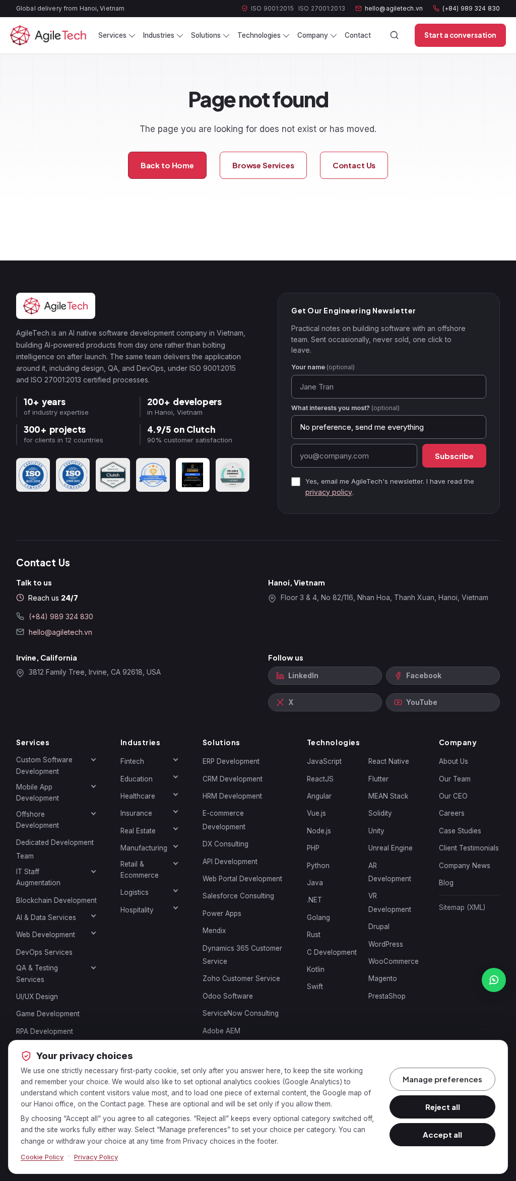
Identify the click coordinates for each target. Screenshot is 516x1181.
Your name (323, 367)
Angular (319, 796)
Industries (158, 35)
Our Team (455, 779)
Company (312, 35)
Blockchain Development (56, 900)
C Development (332, 952)
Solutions (206, 35)
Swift (315, 986)
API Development (230, 862)
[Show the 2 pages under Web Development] (93, 932)
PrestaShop (387, 996)
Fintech (132, 761)
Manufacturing (143, 848)
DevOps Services (44, 952)
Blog (446, 883)
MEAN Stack (388, 796)
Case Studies (460, 831)
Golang (318, 917)
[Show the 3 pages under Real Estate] (175, 828)
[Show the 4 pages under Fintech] (175, 759)
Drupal (379, 927)
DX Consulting (225, 844)
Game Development (48, 1014)
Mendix (214, 931)
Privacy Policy (96, 1157)
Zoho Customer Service (241, 978)
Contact (358, 35)
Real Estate (138, 831)
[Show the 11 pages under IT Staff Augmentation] (93, 871)
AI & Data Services (46, 917)
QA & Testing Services (37, 973)
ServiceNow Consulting (241, 1013)
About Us (453, 761)
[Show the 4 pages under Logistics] (175, 890)
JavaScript (324, 761)
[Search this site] (394, 35)
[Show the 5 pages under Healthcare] (175, 794)
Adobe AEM (221, 1031)
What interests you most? (345, 408)
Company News (464, 866)
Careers (452, 813)
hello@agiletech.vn (394, 8)
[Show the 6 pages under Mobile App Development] (93, 786)
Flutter (378, 779)
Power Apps (222, 913)
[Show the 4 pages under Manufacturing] (175, 845)
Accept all (442, 1134)
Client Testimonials (469, 848)
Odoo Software (228, 996)
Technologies (259, 35)
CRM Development (233, 779)
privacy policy (328, 492)
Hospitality (137, 910)
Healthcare (137, 796)
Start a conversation (460, 35)
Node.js (319, 831)
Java (315, 883)
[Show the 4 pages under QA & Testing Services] (93, 967)
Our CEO (453, 796)
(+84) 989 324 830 (471, 8)
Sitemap (462, 907)
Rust (313, 935)
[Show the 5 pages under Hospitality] (175, 907)
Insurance (136, 813)
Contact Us (354, 165)
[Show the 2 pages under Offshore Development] (93, 813)
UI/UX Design (37, 997)
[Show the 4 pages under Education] (175, 776)
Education (136, 779)
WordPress (385, 944)
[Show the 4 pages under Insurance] (175, 811)
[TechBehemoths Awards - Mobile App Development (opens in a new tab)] (193, 475)
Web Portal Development (242, 879)
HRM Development (232, 796)
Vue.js (316, 813)
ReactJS (320, 779)
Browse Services (263, 165)
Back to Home (167, 165)
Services (112, 35)
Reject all (442, 1106)
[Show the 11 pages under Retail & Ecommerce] (175, 863)
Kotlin (316, 969)
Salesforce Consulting (238, 896)
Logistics (134, 892)
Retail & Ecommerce (139, 869)
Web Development (45, 935)
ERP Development (231, 761)
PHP (313, 848)
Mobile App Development (37, 792)
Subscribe (454, 456)
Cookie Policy (42, 1157)
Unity (376, 831)
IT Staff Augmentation (38, 877)
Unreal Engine (390, 848)
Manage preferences (442, 1079)
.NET (314, 900)
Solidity (380, 813)
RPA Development (44, 1031)
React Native (388, 761)
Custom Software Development (44, 765)
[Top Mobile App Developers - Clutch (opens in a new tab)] (113, 475)
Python (318, 866)
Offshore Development (37, 819)
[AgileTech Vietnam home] (48, 35)
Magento (382, 978)
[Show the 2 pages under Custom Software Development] (93, 759)
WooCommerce (393, 961)
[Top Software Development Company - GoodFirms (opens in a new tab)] (153, 475)
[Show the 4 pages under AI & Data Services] (93, 915)
